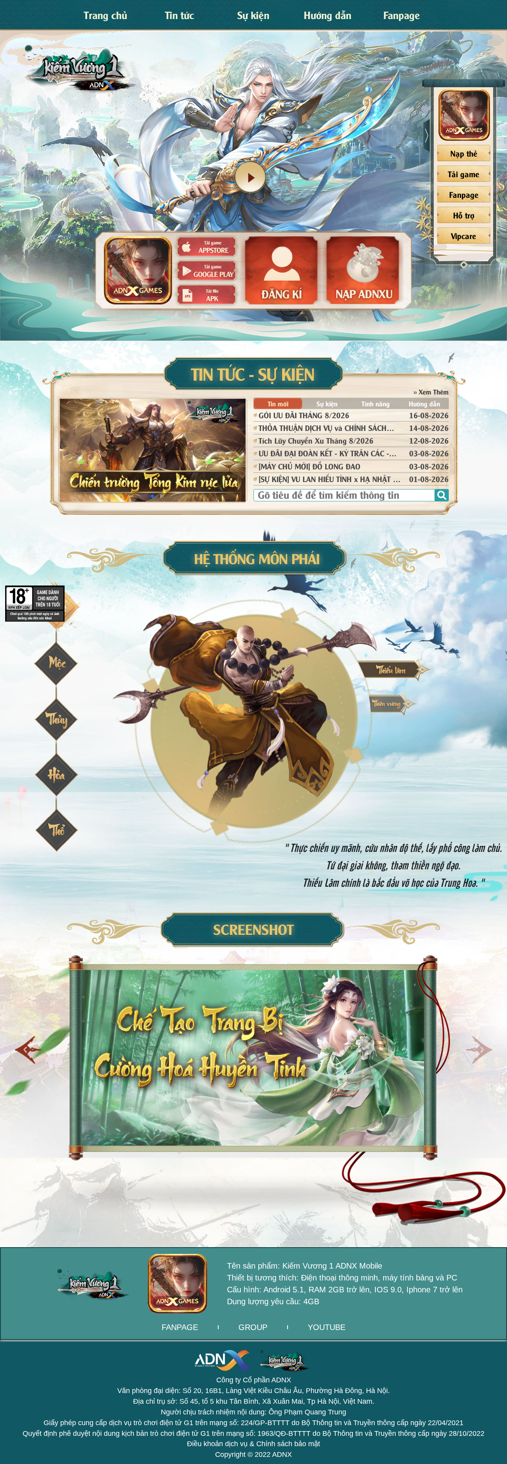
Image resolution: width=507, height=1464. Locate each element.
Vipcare (463, 235)
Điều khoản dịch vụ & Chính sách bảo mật (253, 1444)
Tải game (463, 173)
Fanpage (463, 194)
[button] (479, 1049)
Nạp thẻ (463, 152)
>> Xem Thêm (431, 391)
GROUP (252, 1327)
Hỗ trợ (464, 214)
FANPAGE (180, 1327)
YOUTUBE (326, 1327)
